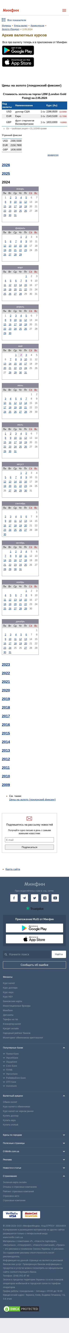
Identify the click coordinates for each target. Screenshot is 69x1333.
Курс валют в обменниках (16, 1106)
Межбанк (8, 1010)
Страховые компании (14, 1200)
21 (15, 250)
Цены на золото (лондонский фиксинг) (32, 799)
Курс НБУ (8, 996)
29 (4, 215)
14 (15, 245)
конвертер (53, 155)
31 (15, 215)
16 (10, 206)
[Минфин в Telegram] (24, 898)
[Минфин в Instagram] (45, 898)
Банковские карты (12, 1001)
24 (15, 211)
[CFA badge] (50, 1215)
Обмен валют (10, 1102)
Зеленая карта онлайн (15, 1182)
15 (4, 206)
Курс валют (9, 983)
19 (25, 206)
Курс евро (8, 992)
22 (4, 211)
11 (20, 202)
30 (10, 215)
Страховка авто (11, 1196)
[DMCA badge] (34, 1309)
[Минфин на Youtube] (55, 898)
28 (15, 254)
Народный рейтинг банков (17, 1033)
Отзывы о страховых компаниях (20, 1187)
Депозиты (8, 1015)
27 (10, 254)
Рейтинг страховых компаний (18, 1191)
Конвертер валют (12, 1024)
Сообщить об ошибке (34, 964)
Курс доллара (10, 987)
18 (20, 206)
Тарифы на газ (10, 1019)
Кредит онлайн (11, 1028)
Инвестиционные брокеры (17, 1006)
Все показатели (16, 20)
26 (25, 211)
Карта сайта (13, 869)
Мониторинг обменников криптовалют (23, 1037)
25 (20, 211)
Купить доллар (10, 1115)
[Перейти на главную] (11, 10)
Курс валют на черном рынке (18, 1111)
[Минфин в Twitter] (34, 898)
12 (25, 202)
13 (10, 245)
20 (10, 250)
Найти (59, 954)
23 (10, 211)
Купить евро (9, 1120)
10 (15, 202)
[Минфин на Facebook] (14, 898)
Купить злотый (10, 1124)
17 (15, 206)
